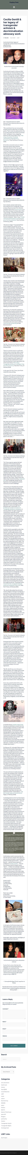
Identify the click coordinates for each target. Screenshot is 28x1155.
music (2, 1096)
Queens (3, 1110)
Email (4, 1028)
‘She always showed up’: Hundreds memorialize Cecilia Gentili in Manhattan (13, 138)
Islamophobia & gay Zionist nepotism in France (14, 982)
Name (4, 1021)
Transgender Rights (6, 1125)
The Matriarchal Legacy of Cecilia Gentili (13, 792)
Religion (3, 1116)
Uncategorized (5, 1128)
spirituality (4, 1119)
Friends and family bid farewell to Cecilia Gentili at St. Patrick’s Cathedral (13, 218)
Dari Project (4, 1137)
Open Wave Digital (11, 1152)
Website (5, 1036)
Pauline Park (14, 2)
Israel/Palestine (5, 1091)
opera (2, 1105)
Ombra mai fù (13, 863)
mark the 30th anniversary (10, 323)
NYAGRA (3, 1103)
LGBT (18, 37)
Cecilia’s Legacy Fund (18, 724)
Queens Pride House (6, 1112)
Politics (3, 1107)
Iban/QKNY (4, 1089)
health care (4, 1085)
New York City (4, 1100)
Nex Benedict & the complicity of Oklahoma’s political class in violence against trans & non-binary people (14, 988)
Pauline (7, 37)
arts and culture (5, 1082)
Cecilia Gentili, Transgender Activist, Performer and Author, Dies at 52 (12, 584)
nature (3, 1098)
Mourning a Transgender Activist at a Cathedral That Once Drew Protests (13, 364)
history (3, 1087)
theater (3, 1121)
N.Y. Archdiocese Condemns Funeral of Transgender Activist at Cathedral (12, 508)
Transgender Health (6, 1123)
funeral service (18, 209)
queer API (3, 1114)
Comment (6, 1009)
